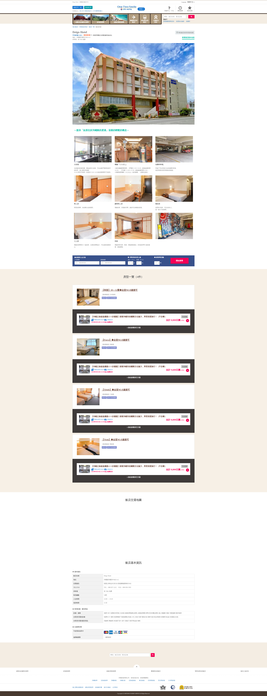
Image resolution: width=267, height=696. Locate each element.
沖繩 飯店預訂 (83, 27)
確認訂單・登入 (78, 7)
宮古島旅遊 (161, 680)
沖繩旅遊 (113, 680)
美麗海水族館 (180, 21)
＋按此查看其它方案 (134, 327)
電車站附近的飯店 (200, 671)
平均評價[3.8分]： (77, 35)
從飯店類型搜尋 (119, 22)
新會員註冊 (88, 7)
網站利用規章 (89, 687)
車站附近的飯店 (144, 21)
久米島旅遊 (171, 680)
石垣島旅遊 (151, 680)
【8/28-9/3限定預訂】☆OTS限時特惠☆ (91, 11)
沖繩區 (141, 9)
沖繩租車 (94, 680)
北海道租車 (104, 680)
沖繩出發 (122, 680)
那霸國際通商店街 (168, 21)
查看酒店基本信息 (188, 37)
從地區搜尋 (100, 22)
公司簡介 (115, 687)
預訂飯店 (75, 27)
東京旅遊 (141, 680)
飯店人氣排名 (245, 671)
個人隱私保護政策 (77, 687)
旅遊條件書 (98, 687)
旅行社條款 (107, 687)
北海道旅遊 (132, 680)
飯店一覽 (91, 27)
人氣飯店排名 (156, 21)
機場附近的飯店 (133, 21)
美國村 (188, 21)
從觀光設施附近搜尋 (82, 22)
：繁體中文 (187, 2)
